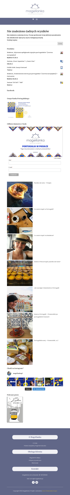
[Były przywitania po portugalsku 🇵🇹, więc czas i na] (20, 382)
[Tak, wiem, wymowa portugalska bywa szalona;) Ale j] (11, 382)
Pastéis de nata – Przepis (42, 183)
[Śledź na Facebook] (33, 482)
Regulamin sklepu (35, 458)
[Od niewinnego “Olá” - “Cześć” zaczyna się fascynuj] (30, 382)
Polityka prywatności (35, 460)
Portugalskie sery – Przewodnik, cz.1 (46, 340)
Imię (10, 160)
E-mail (11, 167)
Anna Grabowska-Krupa (49, 491)
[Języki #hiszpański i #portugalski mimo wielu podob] (39, 382)
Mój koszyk (35, 463)
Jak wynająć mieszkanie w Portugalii (46, 288)
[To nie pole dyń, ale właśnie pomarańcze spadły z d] (49, 382)
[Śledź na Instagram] (36, 482)
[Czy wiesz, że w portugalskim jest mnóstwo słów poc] (58, 382)
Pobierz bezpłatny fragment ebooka (35, 446)
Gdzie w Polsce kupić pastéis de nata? (47, 262)
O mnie (35, 443)
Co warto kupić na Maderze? (44, 235)
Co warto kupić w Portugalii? (44, 209)
